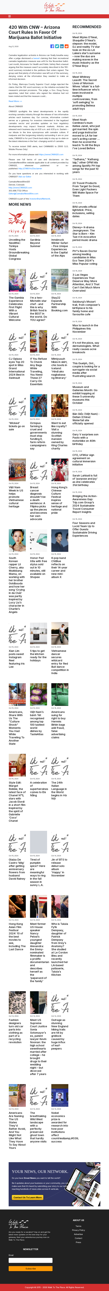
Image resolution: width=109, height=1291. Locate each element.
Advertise (78, 1234)
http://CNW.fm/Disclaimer (30, 168)
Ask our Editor (24, 176)
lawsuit (36, 58)
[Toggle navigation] (9, 16)
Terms (78, 1226)
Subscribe (31, 1268)
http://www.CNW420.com (20, 187)
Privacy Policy (78, 1230)
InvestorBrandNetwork (40, 198)
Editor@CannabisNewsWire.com (23, 193)
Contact (78, 1238)
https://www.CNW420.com (51, 154)
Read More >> (15, 101)
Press (78, 1242)
